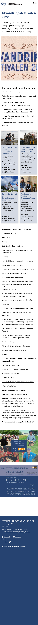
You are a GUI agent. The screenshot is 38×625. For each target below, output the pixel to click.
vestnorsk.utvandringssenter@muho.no (18, 532)
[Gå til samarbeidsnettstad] (6, 541)
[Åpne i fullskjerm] (35, 432)
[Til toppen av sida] (35, 608)
